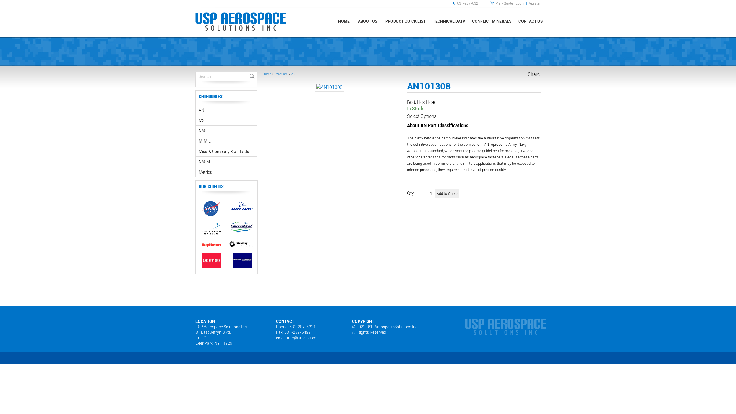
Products (281, 74)
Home (267, 74)
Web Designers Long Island (211, 304)
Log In (520, 3)
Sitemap (242, 304)
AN (293, 74)
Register (534, 3)
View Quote (504, 3)
